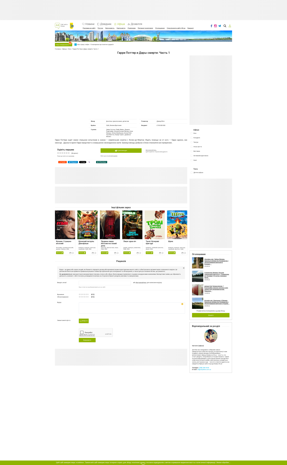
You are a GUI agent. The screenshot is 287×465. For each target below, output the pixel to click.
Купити (59, 252)
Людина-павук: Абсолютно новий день (109, 243)
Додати (210, 315)
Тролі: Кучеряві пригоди (152, 242)
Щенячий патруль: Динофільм (86, 242)
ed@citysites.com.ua (204, 369)
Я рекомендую (122, 150)
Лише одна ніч (129, 241)
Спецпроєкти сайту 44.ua (176, 28)
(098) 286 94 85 (204, 368)
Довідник (105, 24)
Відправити (87, 340)
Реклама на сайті (89, 28)
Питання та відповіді (145, 28)
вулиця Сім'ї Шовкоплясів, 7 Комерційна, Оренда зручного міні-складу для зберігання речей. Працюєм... (216, 288)
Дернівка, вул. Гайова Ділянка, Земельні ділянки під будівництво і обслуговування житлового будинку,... (216, 261)
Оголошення (160, 28)
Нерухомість (109, 28)
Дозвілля (136, 24)
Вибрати (85, 321)
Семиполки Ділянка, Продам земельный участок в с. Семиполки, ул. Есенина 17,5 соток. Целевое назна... (216, 275)
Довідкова (132, 28)
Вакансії (191, 28)
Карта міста (121, 28)
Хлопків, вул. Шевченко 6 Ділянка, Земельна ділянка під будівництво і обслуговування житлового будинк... (216, 302)
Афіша (121, 24)
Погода (100, 28)
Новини (89, 24)
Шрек (170, 241)
